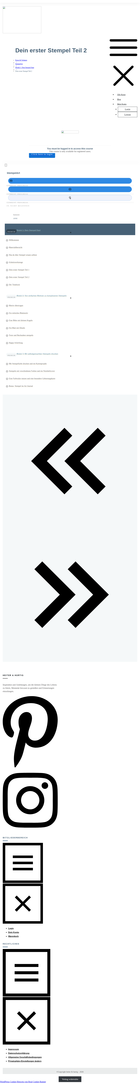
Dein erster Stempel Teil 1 (19, 270)
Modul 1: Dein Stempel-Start (28, 230)
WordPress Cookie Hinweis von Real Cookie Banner (23, 1082)
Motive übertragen (16, 306)
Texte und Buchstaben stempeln (21, 335)
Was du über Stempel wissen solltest (23, 255)
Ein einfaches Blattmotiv (18, 313)
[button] (24, 1061)
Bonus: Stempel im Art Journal (21, 386)
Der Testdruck (14, 285)
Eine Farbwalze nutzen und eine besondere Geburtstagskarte (32, 379)
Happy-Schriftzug (16, 343)
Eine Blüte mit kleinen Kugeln (21, 320)
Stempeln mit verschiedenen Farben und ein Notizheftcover (32, 371)
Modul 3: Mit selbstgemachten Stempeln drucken (37, 354)
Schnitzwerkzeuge (16, 262)
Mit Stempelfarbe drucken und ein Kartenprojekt (28, 364)
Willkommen (14, 240)
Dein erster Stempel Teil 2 (19, 277)
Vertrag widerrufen (70, 1079)
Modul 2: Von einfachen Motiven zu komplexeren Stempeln (42, 296)
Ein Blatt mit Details (17, 328)
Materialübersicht (15, 247)
